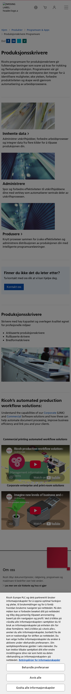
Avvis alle (35, 677)
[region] (35, 643)
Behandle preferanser (35, 667)
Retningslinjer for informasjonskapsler (39, 660)
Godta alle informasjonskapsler (35, 687)
